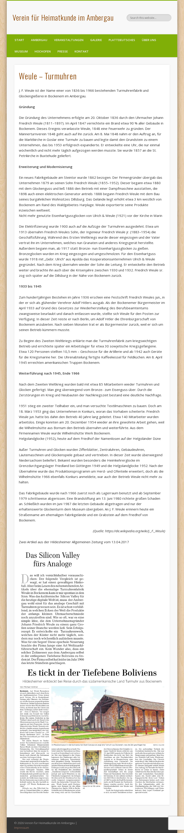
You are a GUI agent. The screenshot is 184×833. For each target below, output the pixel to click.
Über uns (149, 40)
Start (19, 40)
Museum (21, 51)
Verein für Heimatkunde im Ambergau (63, 17)
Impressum (21, 828)
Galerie (96, 40)
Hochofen (43, 51)
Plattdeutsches (122, 40)
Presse (62, 51)
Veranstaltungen (68, 40)
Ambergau (39, 40)
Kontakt (81, 51)
